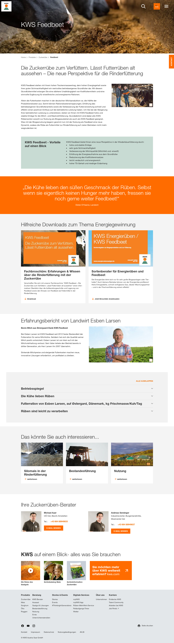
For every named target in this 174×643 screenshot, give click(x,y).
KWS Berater (37, 599)
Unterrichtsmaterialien (41, 618)
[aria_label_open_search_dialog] (143, 6)
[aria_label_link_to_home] (6, 6)
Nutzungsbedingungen (67, 632)
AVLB (82, 632)
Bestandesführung (39, 608)
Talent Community (116, 602)
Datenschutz (49, 632)
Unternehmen (101, 599)
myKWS (76, 599)
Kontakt (24, 632)
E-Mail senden (53, 528)
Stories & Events (60, 595)
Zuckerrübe (25, 599)
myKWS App (78, 602)
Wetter (76, 611)
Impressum (35, 632)
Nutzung (35, 611)
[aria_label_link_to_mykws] (157, 6)
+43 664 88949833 (59, 521)
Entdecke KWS (115, 599)
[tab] (87, 388)
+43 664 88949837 (126, 524)
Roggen (24, 611)
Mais (23, 602)
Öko (22, 608)
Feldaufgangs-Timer (81, 608)
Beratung (36, 595)
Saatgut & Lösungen (40, 605)
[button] (30, 573)
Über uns (100, 595)
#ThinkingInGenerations (61, 605)
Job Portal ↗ (114, 608)
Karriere (113, 595)
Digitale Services (81, 595)
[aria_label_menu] (166, 6)
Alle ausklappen (144, 381)
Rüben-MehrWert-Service (83, 605)
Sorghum (24, 605)
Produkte (25, 595)
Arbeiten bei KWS (116, 605)
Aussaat (35, 602)
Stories (55, 599)
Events (55, 602)
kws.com (106, 570)
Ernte (34, 614)
